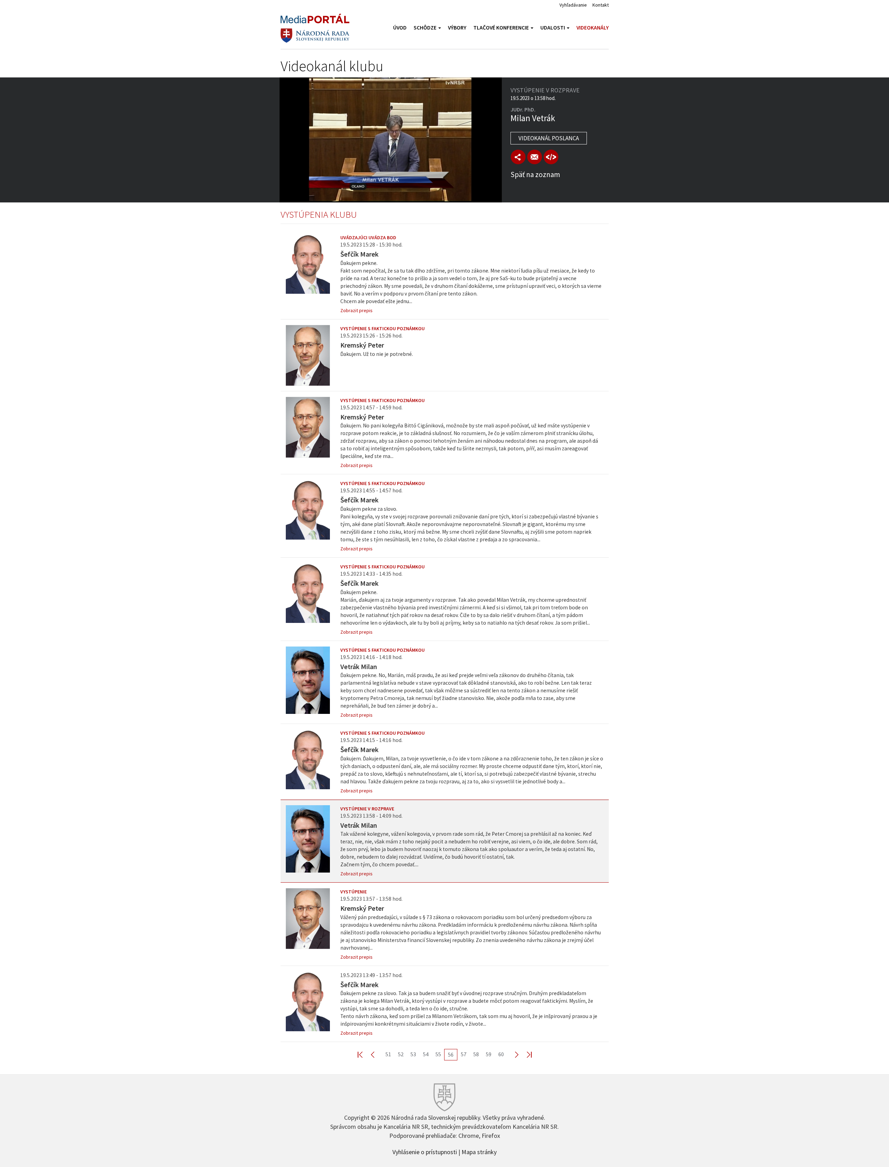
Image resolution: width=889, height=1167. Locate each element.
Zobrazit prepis (356, 310)
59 (488, 1054)
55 (438, 1054)
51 (388, 1054)
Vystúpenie (353, 892)
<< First (364, 1054)
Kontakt (600, 5)
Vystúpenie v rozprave (367, 809)
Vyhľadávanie (573, 5)
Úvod (400, 27)
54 (426, 1054)
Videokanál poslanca (548, 138)
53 (413, 1054)
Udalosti (553, 27)
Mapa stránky (479, 1151)
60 (501, 1054)
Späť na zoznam (535, 174)
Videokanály (592, 27)
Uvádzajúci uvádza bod (368, 237)
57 (463, 1054)
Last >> (525, 1054)
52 (401, 1054)
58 (476, 1054)
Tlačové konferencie (501, 27)
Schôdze (426, 27)
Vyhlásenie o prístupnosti (424, 1151)
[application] (391, 139)
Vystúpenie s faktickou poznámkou (382, 328)
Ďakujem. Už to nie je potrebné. (376, 354)
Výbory (457, 27)
